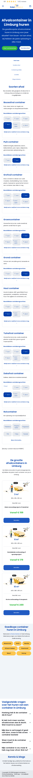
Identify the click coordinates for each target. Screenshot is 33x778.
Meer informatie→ (16, 440)
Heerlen (26, 643)
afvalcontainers (15, 634)
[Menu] (3, 6)
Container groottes (16, 70)
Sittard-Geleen (10, 648)
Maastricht (7, 643)
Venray (24, 653)
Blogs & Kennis (17, 79)
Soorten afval (25, 48)
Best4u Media (9, 776)
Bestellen (16, 520)
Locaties (16, 74)
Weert (9, 653)
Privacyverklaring (7, 774)
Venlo (18, 643)
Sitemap (17, 774)
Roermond (24, 648)
